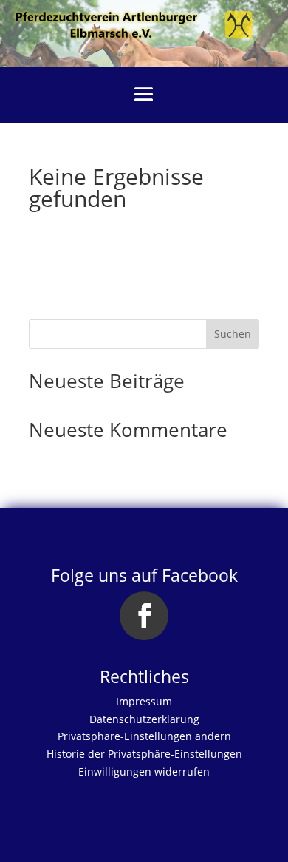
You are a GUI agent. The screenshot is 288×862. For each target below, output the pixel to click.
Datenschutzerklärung (144, 719)
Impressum (144, 701)
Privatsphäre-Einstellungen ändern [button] (144, 736)
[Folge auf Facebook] (144, 615)
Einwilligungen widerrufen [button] (144, 771)
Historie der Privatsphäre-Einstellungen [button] (144, 754)
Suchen (232, 334)
